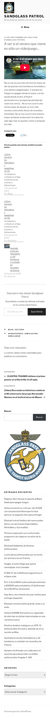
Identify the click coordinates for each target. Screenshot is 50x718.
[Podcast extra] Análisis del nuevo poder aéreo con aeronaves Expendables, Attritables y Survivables (23, 524)
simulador (14, 336)
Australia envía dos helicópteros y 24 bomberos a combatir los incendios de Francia (15, 259)
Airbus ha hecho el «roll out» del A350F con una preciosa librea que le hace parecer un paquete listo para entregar (23, 511)
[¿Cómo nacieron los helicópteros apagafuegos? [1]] (14, 172)
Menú (26, 27)
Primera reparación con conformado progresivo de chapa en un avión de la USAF (22, 536)
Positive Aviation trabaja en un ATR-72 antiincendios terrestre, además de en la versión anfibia (23, 629)
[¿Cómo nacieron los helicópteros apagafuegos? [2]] (14, 219)
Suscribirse (36, 311)
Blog (10, 330)
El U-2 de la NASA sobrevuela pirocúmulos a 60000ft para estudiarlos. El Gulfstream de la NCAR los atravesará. (25, 585)
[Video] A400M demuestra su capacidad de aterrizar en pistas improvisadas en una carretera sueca (24, 616)
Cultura (19, 330)
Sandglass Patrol (24, 16)
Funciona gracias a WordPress (17, 711)
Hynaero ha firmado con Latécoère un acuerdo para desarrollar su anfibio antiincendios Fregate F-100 (22, 654)
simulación (31, 334)
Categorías (10, 686)
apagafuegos (15, 334)
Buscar (7, 411)
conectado (31, 353)
